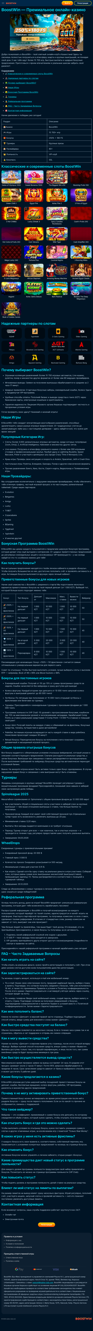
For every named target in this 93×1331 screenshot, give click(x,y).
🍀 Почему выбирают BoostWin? (20, 83)
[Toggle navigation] (3, 3)
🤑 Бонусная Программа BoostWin (21, 92)
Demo (11, 311)
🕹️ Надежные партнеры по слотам (21, 78)
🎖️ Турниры (10, 96)
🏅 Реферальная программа (18, 101)
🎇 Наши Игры (12, 87)
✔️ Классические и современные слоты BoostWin (29, 73)
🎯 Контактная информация (18, 110)
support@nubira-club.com (42, 1282)
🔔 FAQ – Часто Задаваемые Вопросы (23, 106)
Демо (11, 180)
